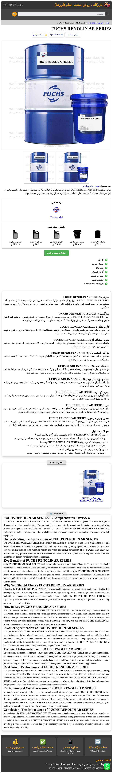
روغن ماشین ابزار (91, 186)
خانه (108, 23)
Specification (56, 35)
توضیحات (73, 35)
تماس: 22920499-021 (13, 5)
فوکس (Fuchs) (96, 23)
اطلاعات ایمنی (40, 35)
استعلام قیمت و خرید (56, 253)
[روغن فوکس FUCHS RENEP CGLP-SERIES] (91, 495)
